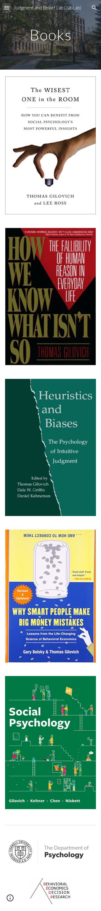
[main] (50, 34)
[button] (6, 7)
